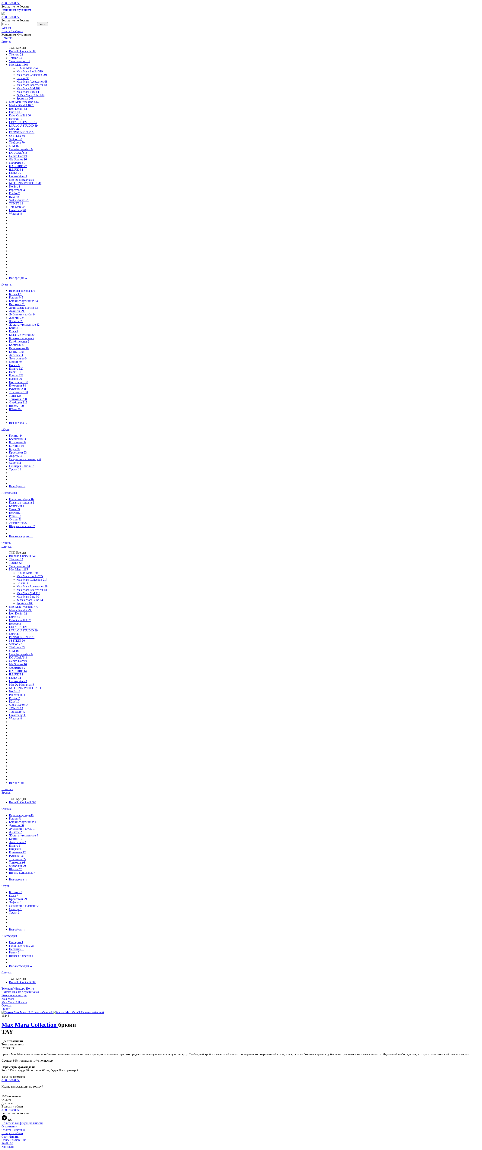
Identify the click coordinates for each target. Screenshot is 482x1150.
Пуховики (17, 385)
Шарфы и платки (22, 526)
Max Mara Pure (28, 91)
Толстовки (18, 392)
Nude (14, 129)
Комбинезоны (19, 341)
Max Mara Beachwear (32, 85)
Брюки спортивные (23, 300)
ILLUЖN (16, 169)
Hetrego (15, 118)
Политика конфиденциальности (22, 1123)
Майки (15, 361)
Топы (15, 395)
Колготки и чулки (21, 338)
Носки (14, 365)
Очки (14, 509)
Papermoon (17, 189)
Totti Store (17, 206)
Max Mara (18, 64)
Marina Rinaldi (21, 105)
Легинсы (16, 355)
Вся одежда (18, 422)
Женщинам (9, 9)
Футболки (18, 402)
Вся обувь (17, 486)
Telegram (7, 988)
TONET (16, 203)
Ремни (15, 516)
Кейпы (15, 328)
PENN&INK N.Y (21, 132)
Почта (30, 988)
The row (16, 54)
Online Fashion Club (14, 1140)
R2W (14, 196)
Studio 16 (7, 1143)
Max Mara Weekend (24, 101)
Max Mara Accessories (32, 81)
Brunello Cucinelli (22, 51)
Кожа (13, 331)
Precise (14, 193)
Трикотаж (18, 399)
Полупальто (18, 382)
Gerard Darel (18, 156)
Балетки (15, 435)
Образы (6, 542)
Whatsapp (19, 988)
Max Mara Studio (30, 71)
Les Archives (18, 176)
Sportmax (25, 98)
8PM (14, 145)
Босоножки (17, 439)
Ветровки (17, 304)
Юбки (15, 409)
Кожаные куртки (21, 334)
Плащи (15, 378)
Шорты (16, 405)
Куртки (16, 351)
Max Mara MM (28, 88)
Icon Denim (18, 108)
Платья (16, 375)
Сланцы (15, 909)
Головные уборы (21, 499)
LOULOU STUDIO (23, 125)
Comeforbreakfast (21, 149)
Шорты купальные (22, 872)
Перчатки (16, 512)
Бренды (6, 41)
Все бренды (18, 278)
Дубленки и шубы (22, 314)
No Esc (14, 186)
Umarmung (17, 210)
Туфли (15, 469)
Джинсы (17, 311)
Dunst (15, 112)
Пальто (16, 368)
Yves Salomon (19, 61)
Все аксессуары (21, 536)
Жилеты (16, 321)
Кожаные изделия (21, 502)
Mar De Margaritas (21, 179)
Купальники (19, 348)
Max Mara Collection (32, 74)
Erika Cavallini (20, 115)
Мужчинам (24, 9)
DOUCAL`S (18, 152)
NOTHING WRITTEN (25, 183)
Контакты (8, 1146)
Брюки (16, 297)
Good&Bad (17, 162)
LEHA (15, 173)
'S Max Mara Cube (30, 95)
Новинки (7, 37)
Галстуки (16, 942)
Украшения (18, 522)
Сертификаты (10, 1136)
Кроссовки (18, 452)
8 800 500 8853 (11, 3)
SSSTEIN (17, 135)
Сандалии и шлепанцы (25, 459)
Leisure (23, 78)
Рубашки (17, 388)
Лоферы (16, 455)
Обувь (5, 429)
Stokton (15, 139)
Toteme (15, 57)
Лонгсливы (18, 358)
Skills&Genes (19, 200)
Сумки (15, 519)
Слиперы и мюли (21, 466)
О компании (9, 1126)
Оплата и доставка (13, 1129)
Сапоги (15, 462)
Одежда (6, 284)
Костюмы (16, 344)
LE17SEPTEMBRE (23, 122)
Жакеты (16, 317)
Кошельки (16, 505)
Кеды (14, 449)
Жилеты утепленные (24, 324)
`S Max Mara (27, 68)
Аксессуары (9, 492)
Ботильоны (17, 442)
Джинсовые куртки (23, 307)
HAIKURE (18, 166)
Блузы (15, 294)
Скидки (6, 546)
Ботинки (16, 445)
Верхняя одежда (22, 290)
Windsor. (15, 213)
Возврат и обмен (12, 1133)
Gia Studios (18, 159)
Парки (15, 372)
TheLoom (17, 142)
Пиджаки (16, 849)
